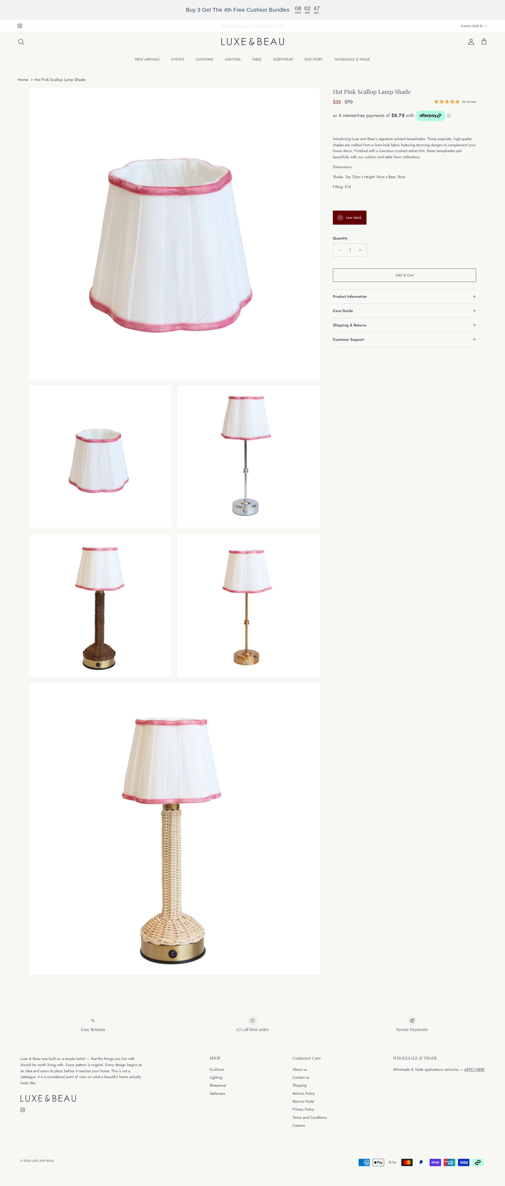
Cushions (217, 1069)
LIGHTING (233, 59)
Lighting (216, 1077)
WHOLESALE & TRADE (352, 59)
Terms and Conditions (310, 1117)
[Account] (470, 41)
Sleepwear (218, 1085)
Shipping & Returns (349, 325)
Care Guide (343, 311)
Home (23, 79)
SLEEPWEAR (283, 59)
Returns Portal (303, 1101)
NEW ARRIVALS (147, 59)
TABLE (257, 59)
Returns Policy (304, 1093)
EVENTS (177, 59)
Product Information (350, 296)
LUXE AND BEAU (43, 1161)
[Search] (21, 41)
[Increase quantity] (362, 250)
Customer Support (348, 339)
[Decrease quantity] (338, 250)
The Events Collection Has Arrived (252, 26)
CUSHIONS (204, 59)
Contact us (301, 1077)
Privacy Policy (303, 1109)
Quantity (340, 238)
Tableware (217, 1093)
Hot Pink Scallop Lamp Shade (59, 79)
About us (300, 1069)
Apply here (474, 1069)
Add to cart (404, 275)
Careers (299, 1125)
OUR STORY (314, 59)
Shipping (300, 1085)
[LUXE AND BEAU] (252, 42)
